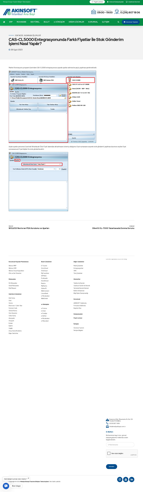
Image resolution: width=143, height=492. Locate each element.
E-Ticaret (44, 265)
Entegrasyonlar (78, 268)
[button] (6, 486)
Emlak (11, 323)
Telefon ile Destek (79, 283)
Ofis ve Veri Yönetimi (15, 273)
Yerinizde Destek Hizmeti (81, 288)
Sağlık (11, 328)
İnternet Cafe (13, 308)
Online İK (43, 288)
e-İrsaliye (44, 313)
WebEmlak (44, 298)
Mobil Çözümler (78, 265)
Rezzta (43, 283)
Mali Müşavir (12, 288)
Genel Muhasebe (14, 285)
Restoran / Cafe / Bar (15, 305)
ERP (11, 22)
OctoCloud (44, 268)
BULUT (47, 22)
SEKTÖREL (35, 22)
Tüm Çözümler (78, 273)
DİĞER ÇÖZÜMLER (76, 22)
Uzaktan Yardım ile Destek (82, 285)
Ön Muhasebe (13, 283)
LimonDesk (44, 293)
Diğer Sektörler (13, 333)
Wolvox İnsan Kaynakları (16, 271)
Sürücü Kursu (13, 310)
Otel (10, 300)
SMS (75, 271)
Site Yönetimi (13, 313)
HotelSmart (45, 281)
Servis (11, 303)
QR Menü (43, 276)
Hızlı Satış (12, 298)
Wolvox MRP (12, 265)
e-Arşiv (43, 311)
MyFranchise (45, 273)
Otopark (11, 321)
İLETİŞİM (105, 22)
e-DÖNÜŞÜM (59, 22)
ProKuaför (44, 278)
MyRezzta (44, 286)
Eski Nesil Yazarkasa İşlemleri (28, 35)
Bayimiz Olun (77, 308)
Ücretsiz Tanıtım (79, 328)
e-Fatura (44, 308)
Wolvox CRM (12, 268)
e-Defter (43, 316)
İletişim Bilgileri (78, 330)
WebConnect (45, 291)
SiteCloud (44, 271)
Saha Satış (12, 315)
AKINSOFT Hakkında (80, 303)
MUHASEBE (21, 22)
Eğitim (11, 326)
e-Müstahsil (44, 321)
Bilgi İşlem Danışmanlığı (81, 293)
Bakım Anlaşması (79, 290)
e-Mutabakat (45, 296)
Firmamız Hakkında (80, 305)
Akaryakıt (12, 318)
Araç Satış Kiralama (15, 331)
